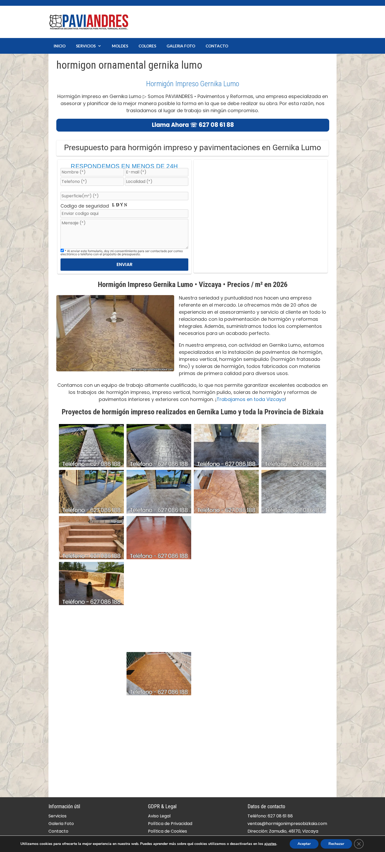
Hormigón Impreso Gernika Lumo (192, 83)
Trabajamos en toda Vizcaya (251, 399)
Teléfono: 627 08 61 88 (270, 816)
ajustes (270, 844)
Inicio (59, 46)
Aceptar (304, 843)
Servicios (86, 46)
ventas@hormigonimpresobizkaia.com (287, 824)
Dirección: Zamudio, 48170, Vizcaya (283, 831)
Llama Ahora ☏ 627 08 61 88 (193, 125)
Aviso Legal (159, 816)
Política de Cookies (167, 831)
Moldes (120, 46)
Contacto (217, 46)
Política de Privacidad (170, 824)
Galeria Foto (181, 46)
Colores (147, 46)
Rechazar (336, 843)
